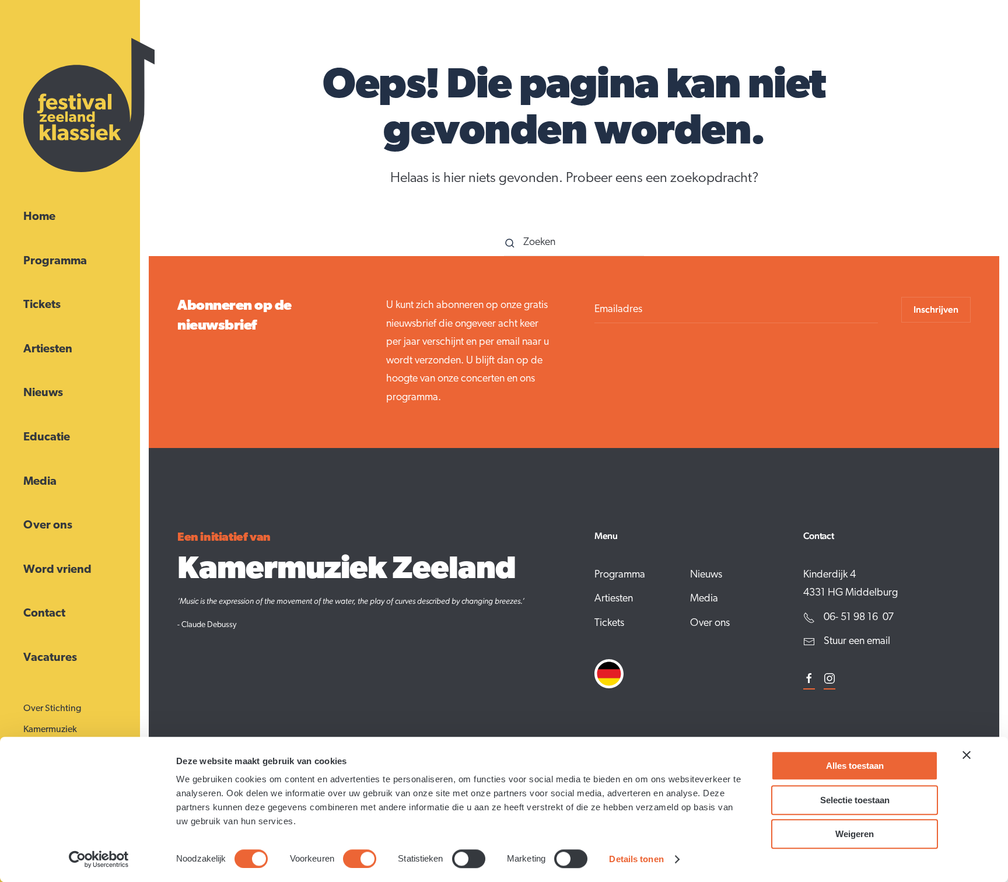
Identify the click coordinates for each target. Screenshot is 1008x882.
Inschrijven (936, 309)
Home (39, 217)
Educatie (46, 437)
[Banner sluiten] (967, 755)
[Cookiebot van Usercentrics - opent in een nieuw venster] (99, 859)
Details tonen (636, 859)
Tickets (42, 305)
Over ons (47, 525)
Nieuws (43, 393)
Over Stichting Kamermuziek (52, 719)
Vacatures (50, 658)
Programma (55, 261)
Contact (44, 614)
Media (40, 482)
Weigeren (854, 834)
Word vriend (57, 570)
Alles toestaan (855, 766)
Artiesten (47, 349)
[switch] (359, 858)
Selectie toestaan (855, 800)
